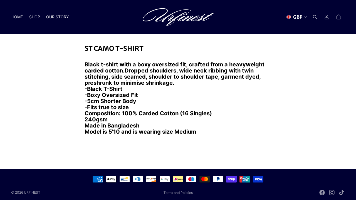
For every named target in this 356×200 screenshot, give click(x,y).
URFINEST (32, 192)
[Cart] (339, 17)
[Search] (315, 17)
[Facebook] (322, 192)
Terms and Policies (178, 193)
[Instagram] (331, 192)
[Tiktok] (341, 192)
